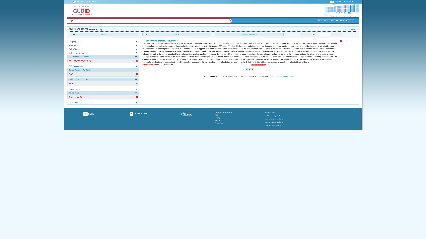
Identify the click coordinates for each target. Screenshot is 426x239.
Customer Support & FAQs (223, 112)
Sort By (176, 34)
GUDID (82, 10)
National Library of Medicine (88, 2)
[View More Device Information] (341, 41)
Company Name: (148, 65)
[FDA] (332, 1)
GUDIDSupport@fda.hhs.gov (282, 76)
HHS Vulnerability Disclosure (274, 116)
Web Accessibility (270, 113)
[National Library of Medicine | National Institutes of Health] (89, 114)
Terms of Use (219, 123)
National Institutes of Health (274, 119)
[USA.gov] (188, 114)
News (332, 21)
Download (343, 21)
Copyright (218, 118)
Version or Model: (258, 65)
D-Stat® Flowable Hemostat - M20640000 (160, 40)
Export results (349, 29)
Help (351, 21)
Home (320, 21)
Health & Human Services (273, 125)
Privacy (217, 120)
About (326, 21)
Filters (103, 34)
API (337, 21)
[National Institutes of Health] (75, 1)
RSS (216, 115)
